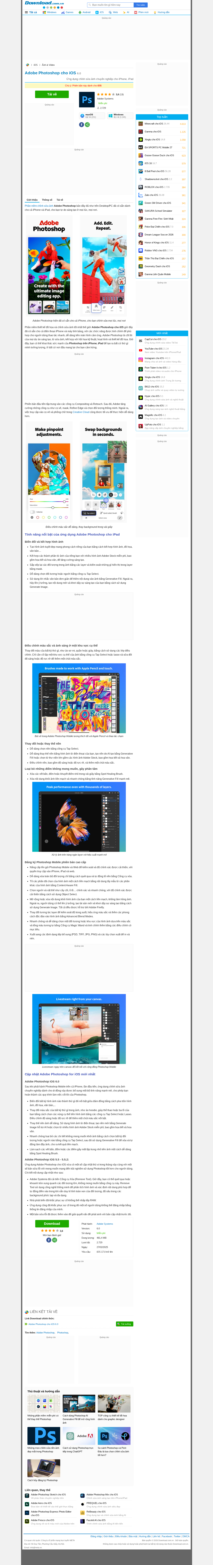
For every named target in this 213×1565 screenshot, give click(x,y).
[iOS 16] (140, 163)
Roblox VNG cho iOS (159, 250)
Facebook (167, 1536)
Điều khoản (121, 1536)
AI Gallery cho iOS (156, 405)
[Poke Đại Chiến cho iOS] (140, 227)
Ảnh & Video (48, 65)
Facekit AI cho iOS (96, 1520)
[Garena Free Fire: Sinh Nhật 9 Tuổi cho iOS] (140, 219)
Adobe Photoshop (45, 1332)
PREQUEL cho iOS (96, 1503)
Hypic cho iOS (154, 396)
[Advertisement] (106, 41)
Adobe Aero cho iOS (41, 1503)
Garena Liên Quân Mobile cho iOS (158, 275)
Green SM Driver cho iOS (158, 204)
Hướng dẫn (145, 1536)
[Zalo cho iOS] (140, 195)
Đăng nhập (96, 1536)
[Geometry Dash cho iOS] (140, 266)
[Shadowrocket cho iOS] (140, 179)
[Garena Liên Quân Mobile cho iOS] (140, 274)
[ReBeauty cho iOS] (82, 1513)
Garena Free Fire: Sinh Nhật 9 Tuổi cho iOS (159, 219)
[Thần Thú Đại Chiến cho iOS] (140, 258)
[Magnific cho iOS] (140, 416)
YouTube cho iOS (157, 348)
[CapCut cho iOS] (140, 341)
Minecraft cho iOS (157, 123)
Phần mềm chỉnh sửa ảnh (39, 206)
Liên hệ (156, 1536)
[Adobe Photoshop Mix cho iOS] (82, 1496)
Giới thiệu (108, 1536)
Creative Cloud (81, 412)
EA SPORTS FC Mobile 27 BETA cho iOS (158, 148)
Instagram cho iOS (157, 358)
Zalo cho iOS (154, 195)
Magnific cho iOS (155, 415)
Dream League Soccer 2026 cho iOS (159, 235)
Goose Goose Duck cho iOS (159, 156)
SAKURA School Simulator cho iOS (158, 211)
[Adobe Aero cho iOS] (27, 1504)
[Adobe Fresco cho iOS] (27, 1521)
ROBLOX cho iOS (157, 187)
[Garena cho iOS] (140, 131)
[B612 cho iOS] (140, 388)
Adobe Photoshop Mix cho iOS (102, 1494)
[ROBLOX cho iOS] (140, 187)
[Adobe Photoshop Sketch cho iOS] (27, 1496)
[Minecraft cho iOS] (140, 124)
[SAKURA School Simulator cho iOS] (140, 211)
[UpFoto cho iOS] (140, 426)
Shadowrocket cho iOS (158, 179)
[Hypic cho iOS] (140, 398)
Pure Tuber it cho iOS (157, 367)
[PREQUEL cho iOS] (82, 1504)
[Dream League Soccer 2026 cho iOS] (140, 234)
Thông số (47, 199)
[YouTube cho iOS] (140, 350)
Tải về (60, 199)
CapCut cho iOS (155, 339)
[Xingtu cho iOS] (140, 139)
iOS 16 (151, 163)
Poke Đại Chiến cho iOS (159, 226)
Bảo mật (133, 1536)
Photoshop (62, 1332)
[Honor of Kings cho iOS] (140, 242)
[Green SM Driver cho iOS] (140, 203)
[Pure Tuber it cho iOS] (140, 369)
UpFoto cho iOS (155, 424)
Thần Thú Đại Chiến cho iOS (159, 258)
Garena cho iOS (153, 131)
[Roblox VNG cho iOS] (140, 250)
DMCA (185, 1536)
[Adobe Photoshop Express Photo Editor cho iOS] (27, 1513)
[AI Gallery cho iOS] (140, 407)
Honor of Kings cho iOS (159, 242)
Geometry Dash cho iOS (157, 267)
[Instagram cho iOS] (140, 360)
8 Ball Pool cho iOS (158, 171)
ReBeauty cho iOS (96, 1511)
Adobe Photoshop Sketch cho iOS (48, 1494)
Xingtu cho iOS (155, 139)
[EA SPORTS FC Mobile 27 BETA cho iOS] (140, 147)
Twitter (177, 1536)
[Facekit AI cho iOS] (82, 1521)
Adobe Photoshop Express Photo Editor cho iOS (51, 1513)
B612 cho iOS (154, 386)
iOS (36, 65)
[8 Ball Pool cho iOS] (140, 171)
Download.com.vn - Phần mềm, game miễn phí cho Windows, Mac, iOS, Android (44, 5)
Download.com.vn (27, 65)
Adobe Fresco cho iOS (42, 1520)
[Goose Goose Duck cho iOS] (140, 155)
